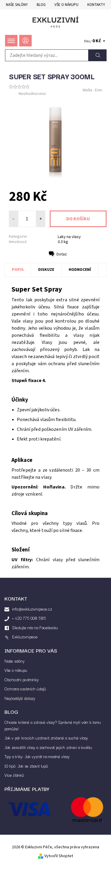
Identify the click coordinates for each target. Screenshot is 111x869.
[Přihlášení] (25, 40)
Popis (18, 270)
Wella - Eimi (92, 90)
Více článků (14, 775)
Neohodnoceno (32, 94)
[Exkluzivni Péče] (55, 21)
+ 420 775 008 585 (29, 618)
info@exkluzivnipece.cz (32, 609)
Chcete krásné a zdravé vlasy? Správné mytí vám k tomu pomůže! (52, 725)
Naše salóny (17, 4)
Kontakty (96, 4)
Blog (41, 4)
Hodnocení (80, 270)
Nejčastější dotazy (19, 698)
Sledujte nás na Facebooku (35, 627)
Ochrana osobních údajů (25, 688)
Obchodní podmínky (21, 679)
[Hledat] (97, 55)
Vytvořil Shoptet (58, 856)
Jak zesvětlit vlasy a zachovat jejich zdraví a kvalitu (48, 747)
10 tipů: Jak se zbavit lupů (26, 766)
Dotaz (62, 254)
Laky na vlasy (69, 237)
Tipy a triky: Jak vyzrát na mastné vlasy (37, 756)
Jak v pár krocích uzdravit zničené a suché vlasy (46, 737)
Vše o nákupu (66, 4)
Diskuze (46, 270)
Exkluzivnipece (25, 636)
